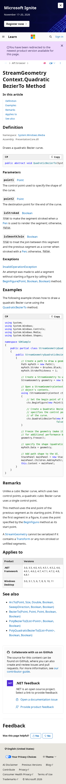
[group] (33, 163)
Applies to (11, 114)
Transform (23, 539)
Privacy (23, 769)
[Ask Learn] (45, 63)
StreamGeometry (16, 534)
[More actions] (60, 63)
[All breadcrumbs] (6, 63)
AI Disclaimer (10, 764)
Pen (5, 223)
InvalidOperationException (20, 267)
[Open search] (50, 37)
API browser (19, 63)
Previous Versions (32, 764)
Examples (10, 105)
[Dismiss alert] (60, 5)
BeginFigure (31, 522)
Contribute (9, 769)
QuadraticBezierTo (15, 307)
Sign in (59, 36)
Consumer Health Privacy (17, 774)
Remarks (10, 109)
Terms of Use (45, 774)
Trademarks (9, 779)
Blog (48, 764)
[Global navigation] (3, 37)
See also (10, 118)
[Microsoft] (33, 37)
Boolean (27, 213)
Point (20, 180)
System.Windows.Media (31, 135)
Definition (10, 101)
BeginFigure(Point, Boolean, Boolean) (26, 281)
